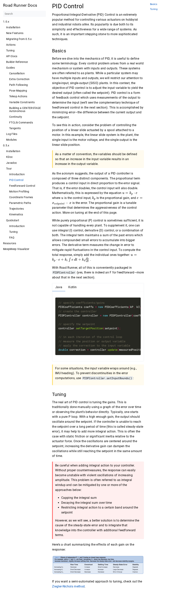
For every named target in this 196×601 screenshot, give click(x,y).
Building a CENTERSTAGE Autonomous (25, 109)
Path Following (18, 84)
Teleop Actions (18, 96)
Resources (9, 243)
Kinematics (16, 214)
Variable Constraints (22, 102)
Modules (11, 139)
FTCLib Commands (21, 122)
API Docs (11, 56)
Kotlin (72, 287)
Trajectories (16, 208)
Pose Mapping (18, 90)
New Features (14, 33)
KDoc (9, 156)
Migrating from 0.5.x (19, 39)
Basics (153, 4)
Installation (13, 27)
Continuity (15, 116)
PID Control (16, 180)
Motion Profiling (19, 191)
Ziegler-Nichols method (68, 586)
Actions (11, 44)
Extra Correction (19, 79)
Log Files (11, 133)
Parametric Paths (20, 202)
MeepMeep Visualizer (16, 249)
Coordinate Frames (21, 197)
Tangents (15, 128)
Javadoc (11, 162)
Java (58, 287)
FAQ (11, 237)
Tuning (10, 50)
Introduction (17, 174)
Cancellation (17, 73)
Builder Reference (17, 61)
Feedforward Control (22, 185)
